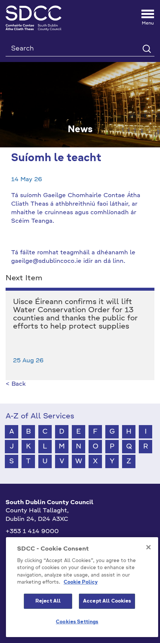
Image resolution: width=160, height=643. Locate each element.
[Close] (148, 547)
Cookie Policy (80, 582)
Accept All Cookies (107, 601)
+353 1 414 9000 (32, 532)
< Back (16, 384)
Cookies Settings (77, 622)
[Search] (146, 48)
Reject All (48, 601)
